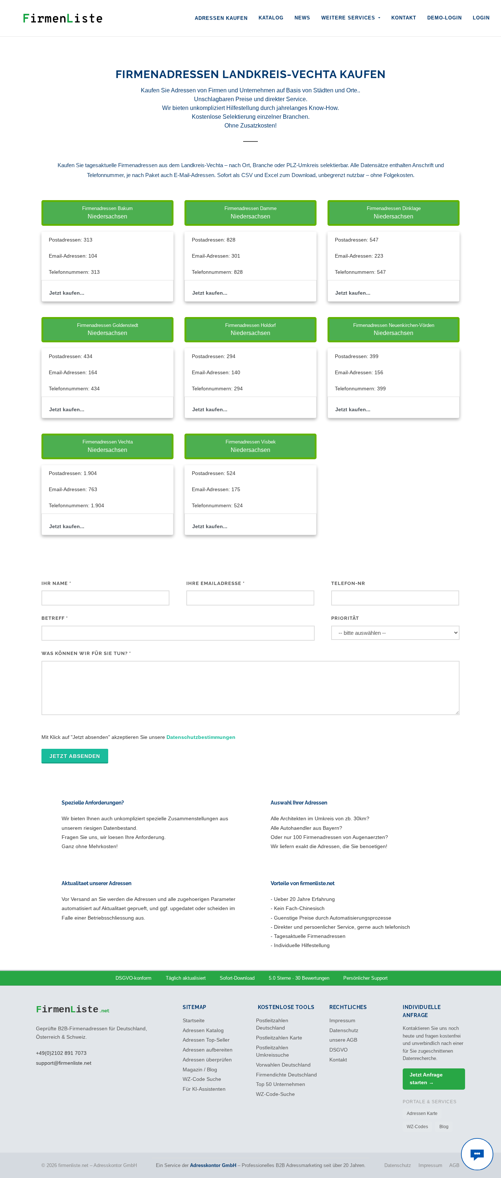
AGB (454, 1165)
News (302, 18)
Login (481, 18)
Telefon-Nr (348, 583)
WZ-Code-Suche (275, 1094)
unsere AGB (343, 1040)
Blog (444, 1126)
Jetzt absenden (75, 756)
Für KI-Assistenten (204, 1089)
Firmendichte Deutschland (286, 1075)
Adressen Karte (422, 1113)
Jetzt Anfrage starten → (426, 1078)
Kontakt (403, 18)
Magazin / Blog (200, 1069)
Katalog (271, 18)
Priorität (345, 618)
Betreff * (54, 618)
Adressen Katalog (203, 1030)
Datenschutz (343, 1030)
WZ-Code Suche (202, 1079)
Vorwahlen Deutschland (283, 1065)
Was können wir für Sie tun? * (86, 653)
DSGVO (338, 1050)
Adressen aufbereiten (208, 1050)
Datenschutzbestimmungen (201, 737)
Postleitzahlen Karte (279, 1038)
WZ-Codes (417, 1126)
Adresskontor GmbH (213, 1165)
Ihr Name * (56, 583)
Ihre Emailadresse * (215, 583)
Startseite (194, 1020)
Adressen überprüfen (207, 1060)
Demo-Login (444, 18)
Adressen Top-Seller (206, 1040)
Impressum (342, 1020)
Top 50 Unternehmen (280, 1084)
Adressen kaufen (221, 18)
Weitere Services (349, 18)
